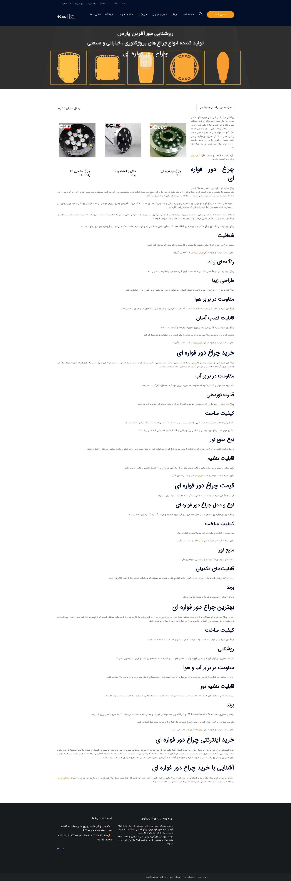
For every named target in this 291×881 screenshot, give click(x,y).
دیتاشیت (79, 3)
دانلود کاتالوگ (66, 3)
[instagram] (63, 848)
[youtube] (58, 848)
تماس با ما (112, 3)
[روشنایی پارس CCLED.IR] (67, 16)
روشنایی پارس (63, 778)
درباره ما (123, 3)
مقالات (102, 3)
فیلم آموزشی (91, 3)
